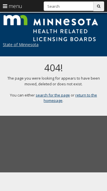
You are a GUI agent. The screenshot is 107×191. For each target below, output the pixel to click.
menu (14, 6)
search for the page (53, 95)
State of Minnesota (21, 44)
